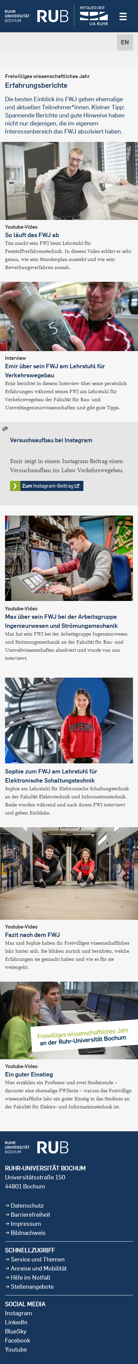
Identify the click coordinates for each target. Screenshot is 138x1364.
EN (125, 42)
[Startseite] (36, 16)
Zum (47, 486)
